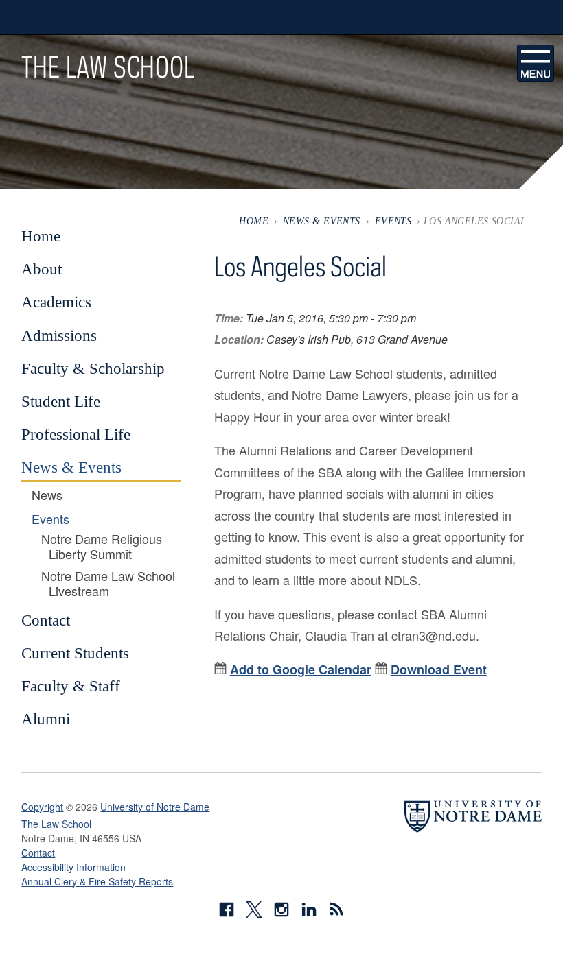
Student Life (60, 401)
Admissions (59, 335)
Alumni (45, 719)
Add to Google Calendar (300, 669)
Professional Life (75, 434)
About (41, 269)
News (47, 495)
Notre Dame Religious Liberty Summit (101, 546)
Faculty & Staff (70, 686)
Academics (56, 302)
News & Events (321, 220)
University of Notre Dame (154, 806)
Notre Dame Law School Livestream (108, 583)
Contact (45, 620)
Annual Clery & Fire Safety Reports (97, 881)
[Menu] (535, 63)
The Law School (107, 66)
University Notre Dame (124, 17)
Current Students (75, 653)
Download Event (439, 669)
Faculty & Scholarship (93, 368)
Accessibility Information (73, 867)
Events (393, 220)
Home (253, 220)
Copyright (42, 806)
